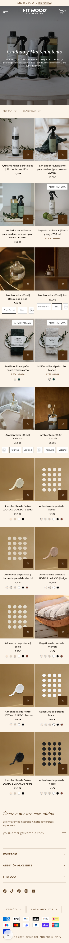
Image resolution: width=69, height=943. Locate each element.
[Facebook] (5, 891)
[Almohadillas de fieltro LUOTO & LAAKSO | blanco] (17, 685)
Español (12, 909)
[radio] (9, 310)
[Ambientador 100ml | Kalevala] (17, 408)
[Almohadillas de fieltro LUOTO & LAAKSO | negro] (17, 753)
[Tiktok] (11, 891)
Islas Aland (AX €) (42, 909)
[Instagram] (26, 891)
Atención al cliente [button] (17, 865)
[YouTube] (33, 891)
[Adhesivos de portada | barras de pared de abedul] (17, 548)
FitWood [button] (9, 876)
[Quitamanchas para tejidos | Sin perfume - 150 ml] (17, 139)
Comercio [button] (10, 854)
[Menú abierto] (9, 11)
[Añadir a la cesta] (28, 154)
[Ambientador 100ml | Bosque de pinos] (17, 268)
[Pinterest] (19, 891)
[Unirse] (63, 833)
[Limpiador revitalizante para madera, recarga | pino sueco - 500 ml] (17, 204)
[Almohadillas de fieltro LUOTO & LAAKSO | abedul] (17, 479)
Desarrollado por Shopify (43, 937)
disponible (44, 3)
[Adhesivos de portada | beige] (17, 616)
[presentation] (31, 310)
